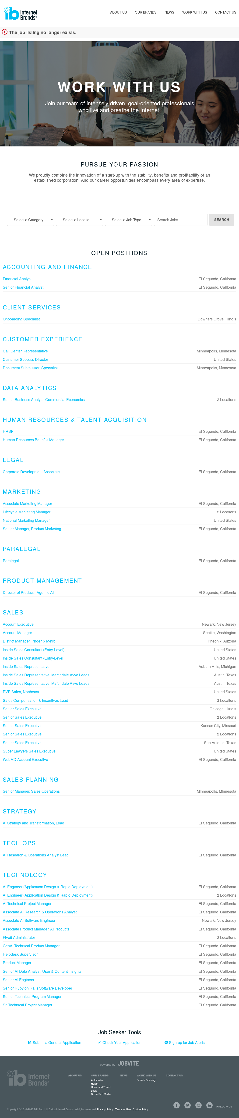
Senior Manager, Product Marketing (32, 528)
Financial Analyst (17, 278)
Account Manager (17, 632)
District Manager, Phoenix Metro (29, 641)
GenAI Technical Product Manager (31, 945)
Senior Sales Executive (22, 708)
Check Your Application (121, 1042)
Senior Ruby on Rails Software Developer (37, 988)
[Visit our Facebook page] (176, 1105)
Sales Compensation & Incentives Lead (35, 700)
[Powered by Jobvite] (119, 1063)
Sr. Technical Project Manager (27, 1005)
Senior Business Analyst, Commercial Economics (44, 399)
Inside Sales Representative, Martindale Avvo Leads (46, 675)
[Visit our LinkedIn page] (209, 1105)
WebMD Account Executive (25, 759)
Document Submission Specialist (30, 367)
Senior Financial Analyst (23, 287)
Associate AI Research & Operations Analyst (40, 912)
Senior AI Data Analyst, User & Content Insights (42, 971)
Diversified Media (101, 1094)
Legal (94, 1090)
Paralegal (11, 560)
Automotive (97, 1080)
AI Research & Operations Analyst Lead (36, 855)
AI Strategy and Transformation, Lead (33, 823)
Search (221, 219)
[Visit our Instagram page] (198, 1105)
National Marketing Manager (26, 520)
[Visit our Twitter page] (187, 1105)
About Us (118, 12)
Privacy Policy (105, 1109)
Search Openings (147, 1080)
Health (94, 1083)
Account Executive (18, 624)
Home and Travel (100, 1087)
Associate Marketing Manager (27, 503)
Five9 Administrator (19, 937)
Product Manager (17, 962)
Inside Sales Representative (26, 666)
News (169, 12)
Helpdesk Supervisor (20, 954)
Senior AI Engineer (18, 979)
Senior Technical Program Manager (32, 996)
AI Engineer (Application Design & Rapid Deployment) (48, 886)
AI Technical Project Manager (27, 903)
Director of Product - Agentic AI (28, 592)
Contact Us (225, 12)
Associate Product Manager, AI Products (36, 929)
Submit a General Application (56, 1042)
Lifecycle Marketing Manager (26, 512)
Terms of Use (123, 1109)
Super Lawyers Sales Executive (29, 751)
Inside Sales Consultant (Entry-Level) (33, 649)
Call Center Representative (25, 351)
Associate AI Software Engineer (29, 920)
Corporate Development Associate (31, 471)
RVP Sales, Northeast (21, 691)
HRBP (8, 431)
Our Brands (145, 12)
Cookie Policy (140, 1109)
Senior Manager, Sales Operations (31, 791)
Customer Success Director (25, 359)
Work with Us (146, 1075)
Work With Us (194, 12)
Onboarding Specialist (21, 319)
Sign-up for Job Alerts (186, 1042)
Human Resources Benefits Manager (33, 439)
